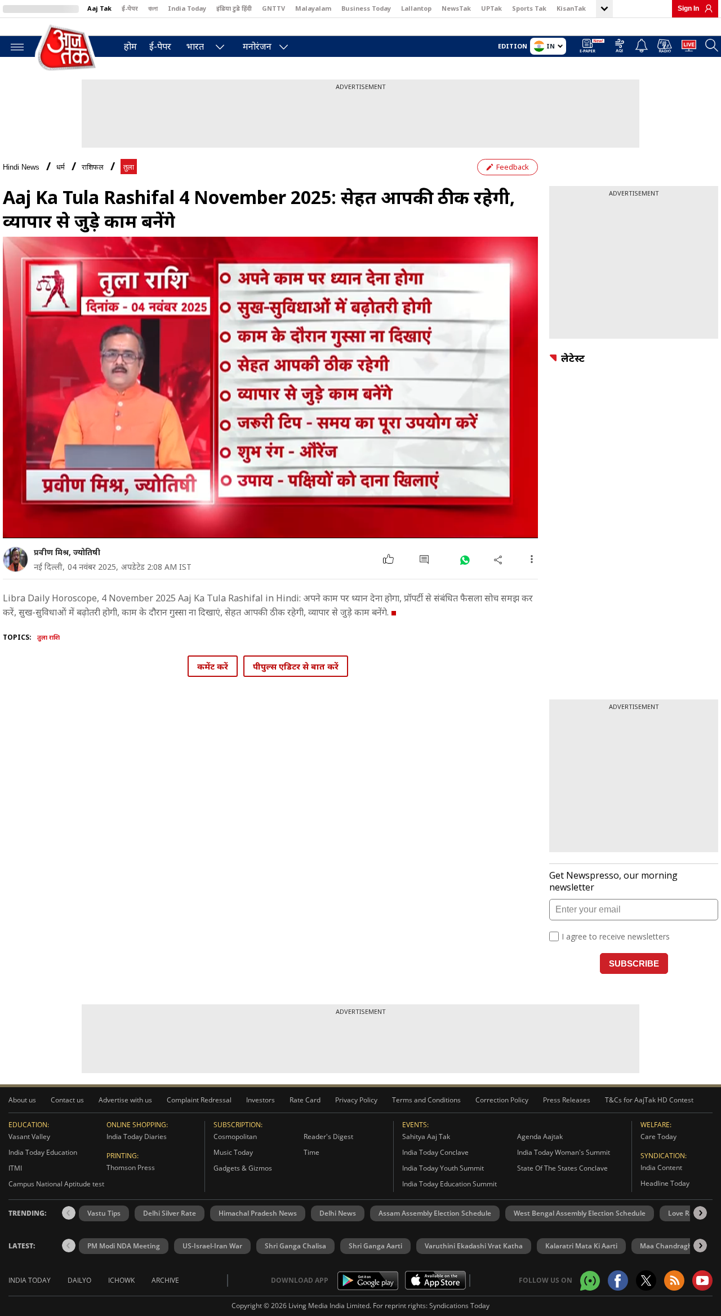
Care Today (658, 1136)
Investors (260, 1100)
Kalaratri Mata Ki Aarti (581, 1246)
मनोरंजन (257, 46)
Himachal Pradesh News (258, 1213)
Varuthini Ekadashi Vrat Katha (474, 1246)
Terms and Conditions (426, 1100)
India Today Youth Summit (443, 1168)
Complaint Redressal (199, 1100)
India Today (187, 8)
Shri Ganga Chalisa (295, 1246)
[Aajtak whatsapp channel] (590, 1281)
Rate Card (305, 1100)
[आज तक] (67, 48)
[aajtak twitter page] (646, 1280)
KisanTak (571, 8)
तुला (128, 167)
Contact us (67, 1100)
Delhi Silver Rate (169, 1213)
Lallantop (416, 8)
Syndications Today (459, 1305)
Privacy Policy (356, 1100)
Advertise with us (125, 1100)
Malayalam (313, 8)
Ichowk (121, 1280)
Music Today (233, 1152)
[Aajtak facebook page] (618, 1280)
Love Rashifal (689, 1213)
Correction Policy (501, 1100)
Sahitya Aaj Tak (426, 1136)
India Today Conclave (435, 1152)
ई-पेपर (130, 8)
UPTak (491, 8)
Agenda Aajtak (540, 1136)
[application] (270, 387)
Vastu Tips (104, 1213)
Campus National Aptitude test (56, 1184)
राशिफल (93, 167)
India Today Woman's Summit (563, 1152)
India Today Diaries (136, 1136)
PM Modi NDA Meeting (123, 1246)
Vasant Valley (29, 1136)
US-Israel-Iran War (212, 1246)
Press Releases (566, 1100)
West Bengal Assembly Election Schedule (580, 1213)
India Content (661, 1167)
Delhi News (337, 1213)
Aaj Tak (99, 8)
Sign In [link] (688, 8)
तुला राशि (48, 637)
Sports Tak (529, 8)
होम (130, 46)
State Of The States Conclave (562, 1168)
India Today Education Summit (449, 1184)
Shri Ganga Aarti (375, 1246)
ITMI (15, 1168)
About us (22, 1100)
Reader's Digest (328, 1136)
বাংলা (153, 8)
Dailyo (79, 1280)
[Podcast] (665, 45)
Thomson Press (130, 1167)
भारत (195, 46)
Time (311, 1152)
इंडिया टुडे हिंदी (234, 8)
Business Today (366, 8)
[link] (706, 8)
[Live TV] (689, 47)
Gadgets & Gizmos (242, 1168)
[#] (464, 559)
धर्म (60, 167)
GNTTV (273, 8)
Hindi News (21, 167)
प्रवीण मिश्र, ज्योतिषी (67, 552)
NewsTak (456, 8)
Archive (165, 1280)
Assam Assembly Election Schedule (435, 1213)
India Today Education (42, 1152)
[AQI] (619, 47)
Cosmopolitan (235, 1136)
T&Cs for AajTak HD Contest (649, 1100)
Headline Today (664, 1183)
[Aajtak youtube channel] (702, 1280)
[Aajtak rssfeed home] (674, 1280)
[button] (700, 1213)
